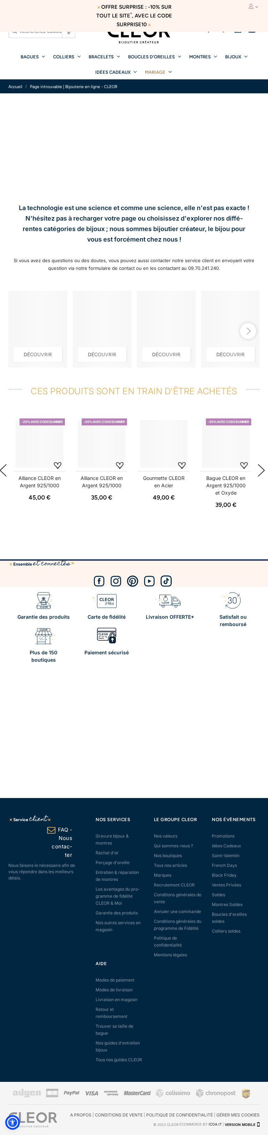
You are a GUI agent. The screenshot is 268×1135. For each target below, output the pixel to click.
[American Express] (111, 1094)
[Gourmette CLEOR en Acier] (163, 444)
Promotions (223, 836)
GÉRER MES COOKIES (238, 1115)
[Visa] (91, 1094)
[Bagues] (166, 329)
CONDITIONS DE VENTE (119, 1115)
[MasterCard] (137, 1094)
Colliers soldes (226, 931)
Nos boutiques (168, 855)
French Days (224, 865)
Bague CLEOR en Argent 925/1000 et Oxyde (226, 485)
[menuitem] (33, 56)
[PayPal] (72, 1094)
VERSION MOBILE (240, 1124)
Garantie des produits (117, 912)
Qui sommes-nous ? (173, 845)
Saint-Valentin (225, 855)
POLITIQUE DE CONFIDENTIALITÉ (179, 1115)
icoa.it (215, 1124)
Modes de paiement (115, 980)
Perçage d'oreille (112, 862)
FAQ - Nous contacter (62, 842)
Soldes (218, 894)
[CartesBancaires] (52, 1096)
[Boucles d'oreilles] (37, 329)
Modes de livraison (114, 989)
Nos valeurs (165, 836)
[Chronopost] (216, 1096)
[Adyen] (27, 1096)
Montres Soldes (227, 904)
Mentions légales (170, 954)
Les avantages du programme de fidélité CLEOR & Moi (118, 896)
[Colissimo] (173, 1096)
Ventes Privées (226, 885)
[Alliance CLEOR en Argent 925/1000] (39, 444)
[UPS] (246, 1093)
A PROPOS (80, 1115)
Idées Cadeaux (226, 845)
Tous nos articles (170, 865)
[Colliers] (230, 329)
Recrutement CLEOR (174, 885)
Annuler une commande (177, 911)
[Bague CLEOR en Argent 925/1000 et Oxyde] (226, 444)
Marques (162, 875)
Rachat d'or (107, 852)
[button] (12, 1122)
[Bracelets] (102, 329)
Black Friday (224, 875)
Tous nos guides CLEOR (119, 1059)
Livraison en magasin (116, 999)
